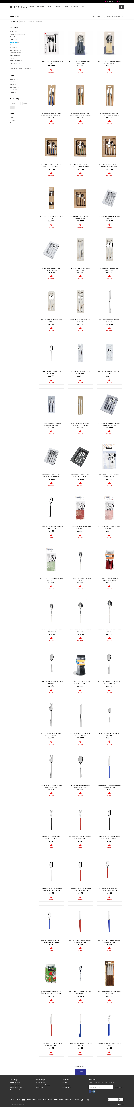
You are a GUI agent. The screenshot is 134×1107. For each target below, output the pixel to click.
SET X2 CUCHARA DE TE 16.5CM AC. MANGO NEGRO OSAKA (51, 424)
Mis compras (66, 1085)
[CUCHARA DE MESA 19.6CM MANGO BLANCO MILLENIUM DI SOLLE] (51, 870)
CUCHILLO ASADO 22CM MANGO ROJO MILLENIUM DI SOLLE (51, 1044)
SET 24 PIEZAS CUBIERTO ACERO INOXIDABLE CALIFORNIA (80, 476)
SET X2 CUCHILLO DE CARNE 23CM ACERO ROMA (80, 269)
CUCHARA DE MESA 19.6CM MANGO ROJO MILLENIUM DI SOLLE (80, 889)
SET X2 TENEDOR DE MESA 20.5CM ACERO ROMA (80, 321)
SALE (82, 7)
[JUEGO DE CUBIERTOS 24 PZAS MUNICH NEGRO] (51, 43)
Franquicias (39, 1087)
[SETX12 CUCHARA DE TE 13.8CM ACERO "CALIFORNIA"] (80, 973)
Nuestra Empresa (15, 1082)
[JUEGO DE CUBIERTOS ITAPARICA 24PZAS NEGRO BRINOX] (80, 663)
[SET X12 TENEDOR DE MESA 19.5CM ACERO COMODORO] (51, 715)
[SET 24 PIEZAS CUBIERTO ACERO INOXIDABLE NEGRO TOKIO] (51, 456)
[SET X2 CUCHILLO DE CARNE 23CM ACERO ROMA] (80, 249)
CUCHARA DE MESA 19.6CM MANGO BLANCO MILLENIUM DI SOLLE (51, 889)
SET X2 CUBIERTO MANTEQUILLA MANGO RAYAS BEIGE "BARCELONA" (109, 114)
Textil (50, 7)
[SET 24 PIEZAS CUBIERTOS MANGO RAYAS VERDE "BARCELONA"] (80, 146)
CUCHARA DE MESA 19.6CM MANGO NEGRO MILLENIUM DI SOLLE (109, 838)
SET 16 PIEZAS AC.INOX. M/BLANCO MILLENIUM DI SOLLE (109, 476)
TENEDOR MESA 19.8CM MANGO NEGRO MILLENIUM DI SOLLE (51, 838)
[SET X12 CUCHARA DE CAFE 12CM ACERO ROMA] (51, 353)
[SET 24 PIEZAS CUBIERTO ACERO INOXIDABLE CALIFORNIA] (80, 456)
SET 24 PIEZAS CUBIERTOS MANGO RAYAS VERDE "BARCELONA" (80, 166)
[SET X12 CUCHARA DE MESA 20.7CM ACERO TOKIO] (80, 611)
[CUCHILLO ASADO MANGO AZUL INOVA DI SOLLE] (80, 1025)
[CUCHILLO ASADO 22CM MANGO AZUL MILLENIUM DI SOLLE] (109, 766)
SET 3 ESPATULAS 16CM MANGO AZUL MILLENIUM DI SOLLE (109, 941)
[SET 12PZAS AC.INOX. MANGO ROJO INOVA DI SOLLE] (80, 508)
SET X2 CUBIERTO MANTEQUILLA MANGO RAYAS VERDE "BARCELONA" (80, 114)
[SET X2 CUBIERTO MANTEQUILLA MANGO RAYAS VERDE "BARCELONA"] (80, 94)
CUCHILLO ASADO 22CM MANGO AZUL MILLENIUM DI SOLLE (109, 786)
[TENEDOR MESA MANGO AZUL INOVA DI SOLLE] (109, 1025)
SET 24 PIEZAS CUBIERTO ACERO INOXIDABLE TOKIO (51, 269)
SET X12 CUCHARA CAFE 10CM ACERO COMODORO (109, 734)
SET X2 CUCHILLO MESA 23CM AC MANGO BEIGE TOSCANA (80, 424)
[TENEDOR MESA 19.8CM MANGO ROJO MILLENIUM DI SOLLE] (80, 818)
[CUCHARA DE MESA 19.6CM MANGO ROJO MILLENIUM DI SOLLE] (80, 870)
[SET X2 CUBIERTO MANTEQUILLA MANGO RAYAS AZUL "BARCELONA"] (51, 94)
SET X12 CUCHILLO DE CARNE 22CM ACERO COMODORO (80, 734)
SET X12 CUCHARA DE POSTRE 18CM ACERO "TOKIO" (51, 631)
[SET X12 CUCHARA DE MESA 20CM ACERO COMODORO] (80, 766)
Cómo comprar (40, 1082)
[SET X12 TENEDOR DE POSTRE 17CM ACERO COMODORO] (51, 766)
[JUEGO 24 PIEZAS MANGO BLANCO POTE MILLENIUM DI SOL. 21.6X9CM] (51, 973)
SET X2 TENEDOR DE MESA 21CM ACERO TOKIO (80, 372)
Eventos (57, 7)
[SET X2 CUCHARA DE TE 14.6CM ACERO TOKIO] (109, 353)
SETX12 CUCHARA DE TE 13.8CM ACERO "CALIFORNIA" (80, 993)
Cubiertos (29, 21)
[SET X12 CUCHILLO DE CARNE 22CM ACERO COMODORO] (80, 715)
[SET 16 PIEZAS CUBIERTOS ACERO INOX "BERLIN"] (51, 198)
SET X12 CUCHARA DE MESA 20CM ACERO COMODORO (80, 786)
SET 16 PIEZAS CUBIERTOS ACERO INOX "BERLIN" (51, 217)
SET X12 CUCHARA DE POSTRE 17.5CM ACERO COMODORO (109, 682)
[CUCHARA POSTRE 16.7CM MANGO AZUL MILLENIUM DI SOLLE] (51, 921)
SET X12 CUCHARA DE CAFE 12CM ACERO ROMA (51, 372)
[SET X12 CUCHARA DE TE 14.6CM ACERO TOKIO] (109, 611)
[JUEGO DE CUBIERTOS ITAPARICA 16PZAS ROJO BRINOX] (109, 560)
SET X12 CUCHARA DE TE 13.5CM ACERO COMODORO (51, 682)
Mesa (21, 21)
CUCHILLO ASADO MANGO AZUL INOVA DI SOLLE (80, 1044)
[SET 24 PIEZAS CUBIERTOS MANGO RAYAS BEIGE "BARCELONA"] (109, 146)
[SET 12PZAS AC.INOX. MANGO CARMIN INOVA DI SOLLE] (109, 508)
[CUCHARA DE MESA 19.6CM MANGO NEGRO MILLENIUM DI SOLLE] (109, 818)
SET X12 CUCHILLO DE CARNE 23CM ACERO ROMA (109, 321)
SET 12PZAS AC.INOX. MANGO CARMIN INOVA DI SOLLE (109, 527)
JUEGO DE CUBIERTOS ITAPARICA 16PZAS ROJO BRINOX (109, 579)
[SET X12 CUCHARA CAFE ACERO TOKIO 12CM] (80, 560)
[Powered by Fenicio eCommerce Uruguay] (121, 1104)
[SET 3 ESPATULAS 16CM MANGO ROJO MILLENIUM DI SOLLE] (80, 921)
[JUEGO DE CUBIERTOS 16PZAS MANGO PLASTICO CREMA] (109, 43)
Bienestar (74, 7)
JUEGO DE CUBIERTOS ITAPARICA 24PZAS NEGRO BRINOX (80, 682)
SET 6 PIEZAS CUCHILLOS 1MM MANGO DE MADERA (109, 993)
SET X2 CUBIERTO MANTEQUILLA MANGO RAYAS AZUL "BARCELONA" (51, 114)
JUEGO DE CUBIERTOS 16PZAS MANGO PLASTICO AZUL (80, 62)
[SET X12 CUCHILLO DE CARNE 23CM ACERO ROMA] (109, 301)
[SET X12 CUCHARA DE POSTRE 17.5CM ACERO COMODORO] (109, 663)
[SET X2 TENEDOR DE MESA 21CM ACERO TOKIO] (80, 353)
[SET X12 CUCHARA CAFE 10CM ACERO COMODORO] (109, 715)
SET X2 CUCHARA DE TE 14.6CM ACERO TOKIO (109, 372)
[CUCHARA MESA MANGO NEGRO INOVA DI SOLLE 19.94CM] (51, 508)
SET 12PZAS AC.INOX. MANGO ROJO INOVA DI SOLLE (80, 527)
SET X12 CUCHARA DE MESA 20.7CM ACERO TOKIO (80, 631)
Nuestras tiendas (15, 1085)
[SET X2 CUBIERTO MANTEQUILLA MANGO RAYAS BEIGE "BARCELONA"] (109, 94)
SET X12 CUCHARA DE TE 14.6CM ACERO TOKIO (109, 631)
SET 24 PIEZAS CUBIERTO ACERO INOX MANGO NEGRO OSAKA (109, 424)
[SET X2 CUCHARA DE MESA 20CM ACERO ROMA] (109, 249)
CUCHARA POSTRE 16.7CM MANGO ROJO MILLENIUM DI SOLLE (109, 889)
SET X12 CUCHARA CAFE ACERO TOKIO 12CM (80, 579)
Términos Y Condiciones (17, 1090)
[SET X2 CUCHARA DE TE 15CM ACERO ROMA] (51, 301)
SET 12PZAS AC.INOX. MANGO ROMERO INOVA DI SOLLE (51, 579)
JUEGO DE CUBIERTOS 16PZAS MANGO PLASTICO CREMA (109, 62)
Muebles (65, 7)
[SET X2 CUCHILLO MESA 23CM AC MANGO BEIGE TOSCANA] (80, 404)
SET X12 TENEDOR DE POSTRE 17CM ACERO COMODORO (51, 786)
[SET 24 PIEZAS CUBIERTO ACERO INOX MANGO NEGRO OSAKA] (109, 404)
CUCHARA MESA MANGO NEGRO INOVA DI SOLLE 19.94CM (51, 527)
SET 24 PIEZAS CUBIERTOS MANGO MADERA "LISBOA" (80, 217)
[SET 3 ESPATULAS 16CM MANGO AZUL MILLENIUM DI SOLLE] (109, 921)
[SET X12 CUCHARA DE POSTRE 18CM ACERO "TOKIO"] (51, 611)
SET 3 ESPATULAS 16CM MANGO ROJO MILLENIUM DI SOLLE (80, 941)
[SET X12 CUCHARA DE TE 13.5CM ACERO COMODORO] (51, 663)
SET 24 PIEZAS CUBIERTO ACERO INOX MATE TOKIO (109, 217)
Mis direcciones (66, 1087)
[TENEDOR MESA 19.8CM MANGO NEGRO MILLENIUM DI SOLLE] (51, 818)
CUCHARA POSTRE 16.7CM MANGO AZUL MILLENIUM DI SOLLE (51, 941)
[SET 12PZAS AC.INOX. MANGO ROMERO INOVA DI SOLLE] (51, 560)
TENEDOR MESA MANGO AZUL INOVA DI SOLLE (109, 1044)
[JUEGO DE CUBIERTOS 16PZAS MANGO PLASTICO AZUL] (80, 43)
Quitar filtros (39, 21)
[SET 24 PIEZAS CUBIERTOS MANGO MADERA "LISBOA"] (80, 198)
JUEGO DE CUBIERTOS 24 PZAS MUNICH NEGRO (51, 62)
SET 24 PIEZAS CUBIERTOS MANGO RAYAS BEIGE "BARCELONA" (109, 166)
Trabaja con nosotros (16, 1087)
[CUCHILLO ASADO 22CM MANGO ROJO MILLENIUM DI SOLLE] (51, 1025)
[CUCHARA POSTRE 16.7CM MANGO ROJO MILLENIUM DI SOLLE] (109, 870)
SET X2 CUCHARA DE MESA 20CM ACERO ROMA (109, 269)
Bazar (32, 7)
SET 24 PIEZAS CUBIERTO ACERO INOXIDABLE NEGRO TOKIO (51, 476)
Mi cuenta (65, 1082)
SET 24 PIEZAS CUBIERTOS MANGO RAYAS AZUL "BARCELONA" (51, 166)
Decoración (41, 7)
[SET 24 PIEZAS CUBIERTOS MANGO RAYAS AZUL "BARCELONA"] (51, 146)
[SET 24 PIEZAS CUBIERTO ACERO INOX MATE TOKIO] (109, 198)
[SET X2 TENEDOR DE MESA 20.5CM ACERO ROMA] (80, 301)
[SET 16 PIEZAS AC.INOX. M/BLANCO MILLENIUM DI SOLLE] (109, 456)
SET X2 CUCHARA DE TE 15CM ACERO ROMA (51, 321)
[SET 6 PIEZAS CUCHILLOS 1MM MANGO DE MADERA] (109, 973)
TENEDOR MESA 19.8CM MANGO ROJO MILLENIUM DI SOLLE (80, 838)
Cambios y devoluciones (43, 1085)
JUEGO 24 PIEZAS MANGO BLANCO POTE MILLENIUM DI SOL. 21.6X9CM (51, 993)
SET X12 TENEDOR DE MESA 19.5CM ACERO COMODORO (51, 734)
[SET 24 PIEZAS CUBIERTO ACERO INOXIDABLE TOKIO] (51, 249)
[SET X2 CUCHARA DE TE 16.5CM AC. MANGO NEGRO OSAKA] (51, 404)
